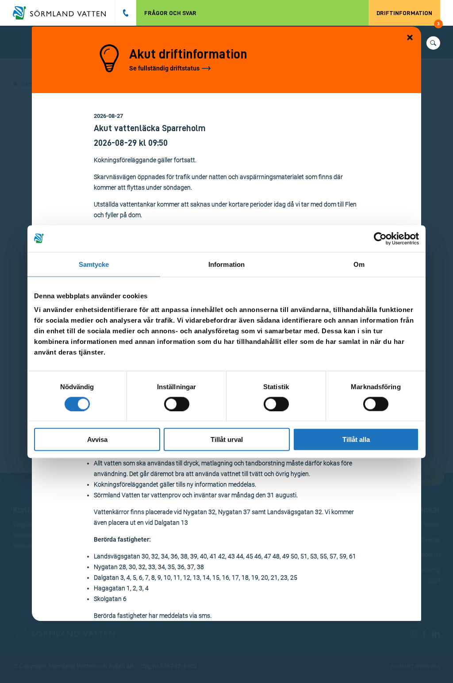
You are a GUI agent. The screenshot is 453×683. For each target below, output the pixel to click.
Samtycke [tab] (94, 264)
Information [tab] (226, 264)
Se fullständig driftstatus (164, 68)
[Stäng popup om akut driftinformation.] (410, 38)
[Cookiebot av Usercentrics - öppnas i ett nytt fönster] (380, 238)
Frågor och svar (170, 13)
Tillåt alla (356, 439)
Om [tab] (359, 264)
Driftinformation (408, 18)
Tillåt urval (227, 439)
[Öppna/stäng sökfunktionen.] (433, 43)
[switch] (176, 404)
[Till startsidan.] (64, 13)
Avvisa (97, 439)
